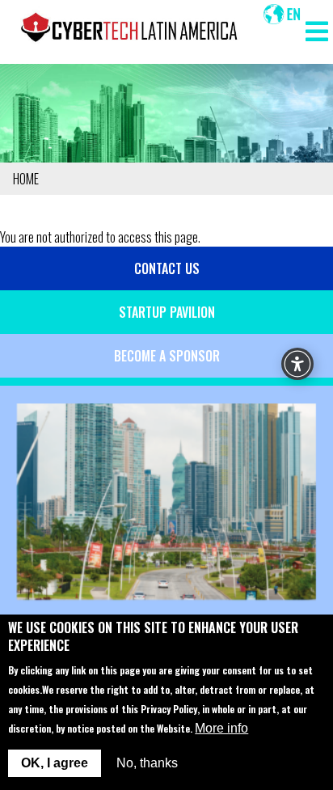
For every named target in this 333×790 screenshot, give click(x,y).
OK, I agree (54, 763)
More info (221, 728)
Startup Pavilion (167, 312)
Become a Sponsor (167, 355)
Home (26, 178)
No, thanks (147, 763)
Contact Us (167, 268)
